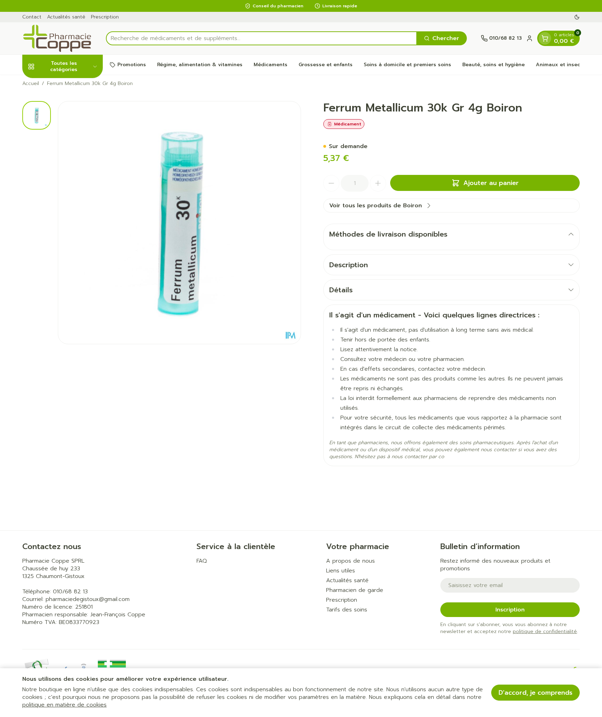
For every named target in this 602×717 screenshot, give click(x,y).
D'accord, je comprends (535, 692)
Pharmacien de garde (354, 590)
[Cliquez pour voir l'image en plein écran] (179, 222)
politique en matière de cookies (64, 705)
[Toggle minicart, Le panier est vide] (545, 38)
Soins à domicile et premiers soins (407, 64)
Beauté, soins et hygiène (493, 64)
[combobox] (261, 38)
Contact (31, 17)
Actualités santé (66, 17)
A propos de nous (350, 561)
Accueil (30, 83)
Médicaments (270, 64)
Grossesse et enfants (326, 64)
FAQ (201, 561)
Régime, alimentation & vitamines (199, 64)
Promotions (131, 64)
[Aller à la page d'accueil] (57, 38)
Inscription (510, 610)
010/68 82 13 (70, 591)
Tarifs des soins (346, 610)
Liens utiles (340, 571)
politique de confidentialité (545, 631)
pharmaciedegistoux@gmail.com (88, 599)
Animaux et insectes (562, 64)
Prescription (105, 17)
